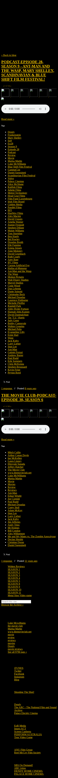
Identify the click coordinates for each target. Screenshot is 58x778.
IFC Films (13, 262)
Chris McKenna (16, 364)
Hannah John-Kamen (18, 311)
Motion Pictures (16, 277)
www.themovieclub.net (19, 472)
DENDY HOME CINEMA (28, 771)
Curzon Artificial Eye (18, 265)
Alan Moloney (15, 251)
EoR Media (20, 725)
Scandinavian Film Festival (21, 175)
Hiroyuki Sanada (16, 464)
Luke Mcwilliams (17, 623)
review (11, 637)
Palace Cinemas (16, 181)
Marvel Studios (15, 282)
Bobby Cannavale (17, 323)
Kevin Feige (14, 369)
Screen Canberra (22, 731)
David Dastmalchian (18, 314)
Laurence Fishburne (18, 300)
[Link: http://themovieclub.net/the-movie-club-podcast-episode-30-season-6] (25, 432)
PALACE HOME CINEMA (29, 774)
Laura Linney (15, 461)
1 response (7, 388)
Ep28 (10, 143)
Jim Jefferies (14, 522)
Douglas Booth (15, 242)
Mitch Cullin (14, 452)
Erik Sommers (15, 361)
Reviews (12, 490)
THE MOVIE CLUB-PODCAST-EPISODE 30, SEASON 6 (28, 397)
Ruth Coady (14, 256)
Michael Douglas (16, 297)
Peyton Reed (14, 372)
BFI (10, 210)
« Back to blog (8, 55)
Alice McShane (16, 184)
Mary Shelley (14, 137)
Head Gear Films (16, 195)
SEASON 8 (14, 583)
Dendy (11, 132)
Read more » (7, 119)
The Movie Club (29, 20)
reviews (12, 640)
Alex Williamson (16, 533)
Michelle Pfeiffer (16, 303)
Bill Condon (14, 530)
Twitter (17, 671)
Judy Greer (13, 320)
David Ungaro (15, 219)
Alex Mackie (14, 216)
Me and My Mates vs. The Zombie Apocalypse (32, 536)
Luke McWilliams (17, 164)
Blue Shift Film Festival (20, 166)
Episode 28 (13, 149)
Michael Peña (15, 329)
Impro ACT (20, 728)
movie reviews (15, 649)
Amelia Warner (15, 222)
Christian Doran (16, 542)
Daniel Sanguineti (17, 172)
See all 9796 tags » (17, 652)
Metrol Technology (17, 193)
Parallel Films (15, 207)
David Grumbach (16, 253)
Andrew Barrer (15, 355)
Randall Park (14, 306)
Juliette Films (14, 190)
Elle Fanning (14, 245)
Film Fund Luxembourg (20, 198)
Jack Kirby (13, 340)
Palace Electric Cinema (26, 713)
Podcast (12, 152)
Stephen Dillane (16, 227)
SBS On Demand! (23, 765)
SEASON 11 (14, 592)
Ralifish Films (15, 187)
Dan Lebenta (14, 288)
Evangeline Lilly (16, 332)
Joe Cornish (14, 498)
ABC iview (20, 768)
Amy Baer (13, 259)
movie (11, 634)
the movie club (15, 625)
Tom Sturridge (15, 233)
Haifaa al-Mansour (17, 268)
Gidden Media (15, 204)
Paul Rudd (13, 358)
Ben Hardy (13, 236)
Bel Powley (14, 239)
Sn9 (10, 140)
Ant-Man (12, 349)
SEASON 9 (14, 586)
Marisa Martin (15, 161)
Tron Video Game (23, 737)
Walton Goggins (16, 326)
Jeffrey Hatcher (15, 467)
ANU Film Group (23, 749)
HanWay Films (15, 213)
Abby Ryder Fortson (18, 308)
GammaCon (14, 169)
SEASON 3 (14, 575)
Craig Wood (14, 285)
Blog (16, 679)
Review (12, 155)
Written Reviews (16, 566)
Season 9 (12, 146)
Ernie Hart (13, 335)
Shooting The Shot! (24, 692)
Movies (11, 484)
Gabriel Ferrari (15, 352)
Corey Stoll (13, 507)
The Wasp (13, 274)
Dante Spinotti (15, 291)
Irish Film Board (16, 201)
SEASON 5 (14, 581)
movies (11, 643)
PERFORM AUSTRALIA (28, 734)
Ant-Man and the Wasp (19, 271)
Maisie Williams (16, 230)
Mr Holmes (13, 527)
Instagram (19, 676)
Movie (11, 158)
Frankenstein (14, 135)
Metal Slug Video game (20, 595)
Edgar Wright (14, 496)
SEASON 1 (14, 569)
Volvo (11, 178)
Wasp (10, 337)
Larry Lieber (14, 343)
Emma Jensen (15, 248)
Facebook (19, 673)
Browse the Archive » (12, 604)
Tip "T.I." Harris (16, 317)
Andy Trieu (13, 524)
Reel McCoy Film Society (27, 752)
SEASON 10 (14, 589)
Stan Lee (12, 346)
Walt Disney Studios (18, 280)
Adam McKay (15, 510)
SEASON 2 (14, 572)
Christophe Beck (16, 294)
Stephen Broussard (17, 366)
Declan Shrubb (15, 539)
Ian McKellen (15, 458)
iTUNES (18, 668)
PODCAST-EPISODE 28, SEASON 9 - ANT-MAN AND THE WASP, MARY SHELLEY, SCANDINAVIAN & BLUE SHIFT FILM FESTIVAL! (27, 70)
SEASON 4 (14, 578)
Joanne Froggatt (16, 224)
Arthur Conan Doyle (18, 455)
